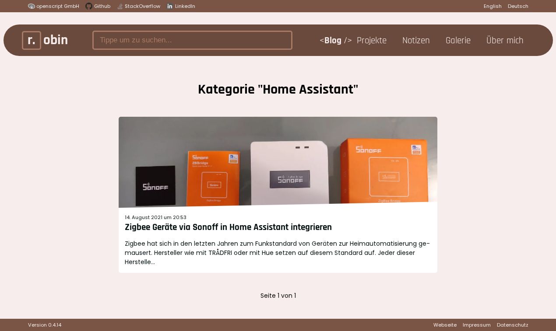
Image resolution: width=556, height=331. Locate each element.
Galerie (459, 40)
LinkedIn (185, 6)
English (493, 6)
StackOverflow (142, 6)
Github (102, 6)
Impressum (477, 324)
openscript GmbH (57, 6)
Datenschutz (512, 324)
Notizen (417, 40)
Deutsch (518, 6)
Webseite (445, 324)
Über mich (506, 40)
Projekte (373, 40)
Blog (334, 40)
